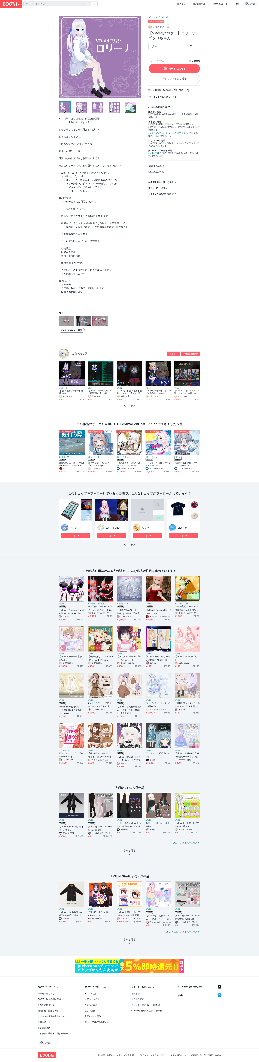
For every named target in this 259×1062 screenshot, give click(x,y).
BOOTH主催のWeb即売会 (97, 1022)
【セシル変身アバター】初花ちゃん (71, 391)
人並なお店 (79, 354)
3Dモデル (153, 17)
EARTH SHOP (113, 527)
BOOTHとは (199, 4)
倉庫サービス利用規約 (126, 1055)
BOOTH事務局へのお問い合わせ (146, 1010)
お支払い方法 (157, 171)
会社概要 (101, 1055)
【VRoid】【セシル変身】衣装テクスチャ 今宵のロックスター (186, 392)
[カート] (167, 27)
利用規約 (111, 1055)
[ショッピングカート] (237, 4)
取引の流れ (156, 166)
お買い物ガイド (92, 999)
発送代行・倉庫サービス (49, 1010)
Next (138, 57)
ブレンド (74, 527)
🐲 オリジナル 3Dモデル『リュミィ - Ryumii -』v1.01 (100, 464)
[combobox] (57, 4)
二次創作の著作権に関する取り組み (54, 1033)
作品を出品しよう (221, 4)
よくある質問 (137, 999)
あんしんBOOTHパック (157, 133)
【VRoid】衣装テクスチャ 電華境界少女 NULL (99, 391)
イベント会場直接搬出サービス (52, 1016)
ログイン (181, 4)
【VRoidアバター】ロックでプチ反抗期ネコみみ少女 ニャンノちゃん (158, 392)
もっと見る (129, 545)
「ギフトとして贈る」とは (164, 96)
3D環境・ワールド (66, 457)
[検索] (88, 4)
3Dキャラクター (66, 388)
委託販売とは (44, 1027)
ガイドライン (142, 1055)
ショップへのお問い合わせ (161, 193)
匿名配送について (46, 1005)
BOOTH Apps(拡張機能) (49, 999)
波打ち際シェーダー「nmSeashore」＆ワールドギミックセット (71, 464)
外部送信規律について (180, 1055)
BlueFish (182, 527)
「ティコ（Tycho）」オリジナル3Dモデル (158, 464)
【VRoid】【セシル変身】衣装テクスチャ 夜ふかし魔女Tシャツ (129, 392)
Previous (61, 57)
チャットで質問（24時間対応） (146, 1005)
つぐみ (145, 527)
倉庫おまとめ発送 (93, 1016)
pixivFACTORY (154, 153)
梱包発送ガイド (45, 1022)
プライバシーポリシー (158, 188)
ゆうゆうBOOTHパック (178, 133)
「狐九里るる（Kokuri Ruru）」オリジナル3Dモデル (128, 464)
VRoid (165, 17)
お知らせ (135, 993)
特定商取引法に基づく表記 (161, 182)
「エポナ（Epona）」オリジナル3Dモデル (186, 464)
